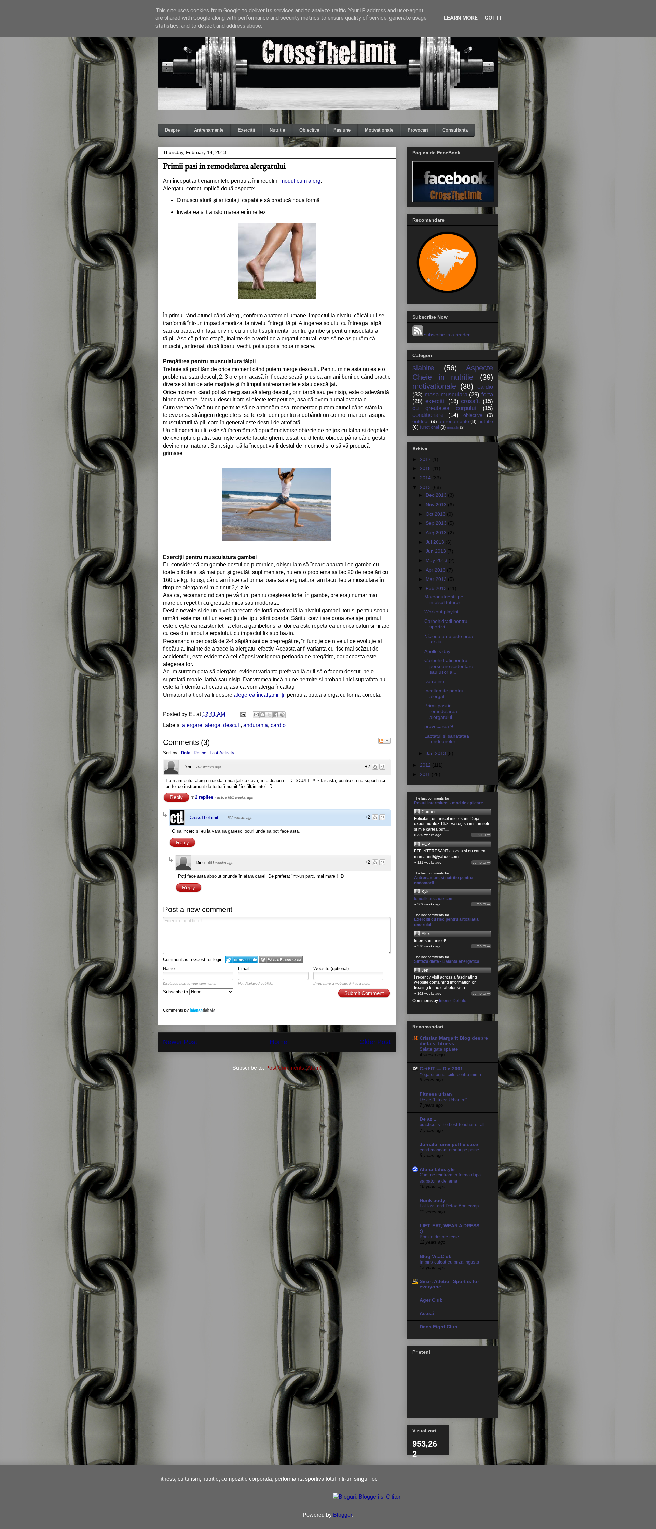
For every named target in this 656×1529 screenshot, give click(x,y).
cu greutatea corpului (444, 408)
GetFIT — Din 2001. (442, 1068)
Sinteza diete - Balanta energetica (446, 961)
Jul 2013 (436, 542)
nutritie (485, 421)
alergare (192, 725)
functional (429, 427)
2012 (426, 765)
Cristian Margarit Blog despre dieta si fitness (454, 1040)
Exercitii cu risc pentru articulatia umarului (446, 922)
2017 (426, 459)
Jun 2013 (436, 551)
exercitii (435, 401)
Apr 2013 (436, 570)
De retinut (435, 681)
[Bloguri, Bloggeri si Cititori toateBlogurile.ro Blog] (367, 1497)
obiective (472, 415)
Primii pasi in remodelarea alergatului (440, 711)
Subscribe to (176, 991)
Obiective (309, 130)
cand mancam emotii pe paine (449, 1149)
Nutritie (277, 130)
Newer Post (180, 1042)
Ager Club (431, 1300)
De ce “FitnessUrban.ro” (443, 1099)
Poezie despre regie (439, 1236)
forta (487, 394)
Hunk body (432, 1200)
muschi (453, 427)
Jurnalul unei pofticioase (449, 1144)
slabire (423, 368)
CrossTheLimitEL (207, 817)
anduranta (255, 725)
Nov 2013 (437, 504)
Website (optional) (331, 968)
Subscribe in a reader (446, 334)
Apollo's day (437, 651)
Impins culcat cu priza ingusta (449, 1262)
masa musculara (446, 394)
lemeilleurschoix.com (433, 898)
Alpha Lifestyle (437, 1169)
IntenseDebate (202, 1010)
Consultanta (455, 130)
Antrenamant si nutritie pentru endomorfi (443, 880)
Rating (200, 752)
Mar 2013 (437, 579)
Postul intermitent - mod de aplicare (448, 803)
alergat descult (223, 725)
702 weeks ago (208, 767)
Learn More (461, 18)
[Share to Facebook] (275, 714)
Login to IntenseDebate (242, 959)
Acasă (427, 1313)
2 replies (205, 797)
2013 (426, 487)
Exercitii (246, 130)
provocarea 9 (438, 726)
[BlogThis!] (262, 714)
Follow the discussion (384, 741)
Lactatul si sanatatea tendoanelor (446, 739)
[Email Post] (242, 714)
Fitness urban (436, 1094)
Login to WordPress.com (281, 959)
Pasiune (342, 130)
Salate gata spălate (439, 1049)
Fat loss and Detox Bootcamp (449, 1206)
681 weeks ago (220, 863)
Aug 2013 (437, 532)
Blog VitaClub (436, 1256)
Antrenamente (208, 130)
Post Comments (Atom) (293, 1068)
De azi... (429, 1119)
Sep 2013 (437, 523)
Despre (172, 130)
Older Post (375, 1042)
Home (278, 1042)
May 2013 (437, 560)
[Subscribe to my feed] (417, 334)
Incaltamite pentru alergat (443, 693)
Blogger (342, 1515)
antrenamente (454, 421)
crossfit (470, 401)
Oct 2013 (436, 514)
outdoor (420, 421)
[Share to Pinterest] (282, 714)
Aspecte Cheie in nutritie (452, 372)
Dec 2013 (437, 495)
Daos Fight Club (438, 1326)
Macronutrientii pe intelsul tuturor (443, 599)
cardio (278, 725)
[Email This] (256, 714)
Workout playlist (441, 611)
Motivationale (379, 130)
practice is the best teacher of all (452, 1124)
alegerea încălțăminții (260, 695)
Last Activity (222, 752)
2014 (426, 477)
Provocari (418, 130)
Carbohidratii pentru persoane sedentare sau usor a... (448, 666)
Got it (493, 18)
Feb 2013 (437, 588)
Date (185, 752)
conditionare (427, 415)
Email (243, 968)
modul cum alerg (300, 181)
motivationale (434, 386)
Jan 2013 (436, 753)
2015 (426, 468)
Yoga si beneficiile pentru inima (450, 1074)
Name (169, 968)
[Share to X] (269, 714)
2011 (426, 774)
